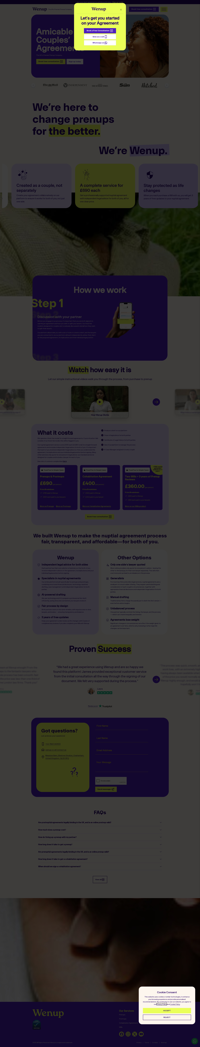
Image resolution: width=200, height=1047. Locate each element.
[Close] (121, 9)
